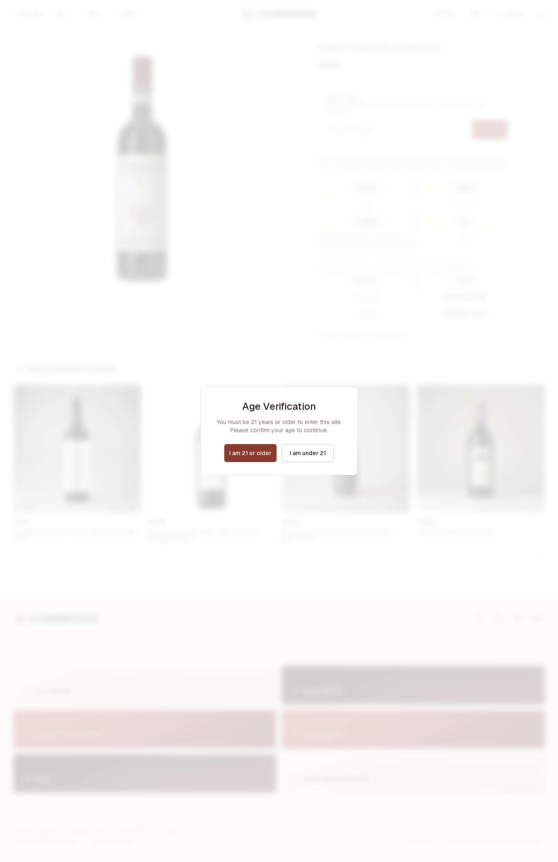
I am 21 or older (250, 453)
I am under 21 (308, 453)
